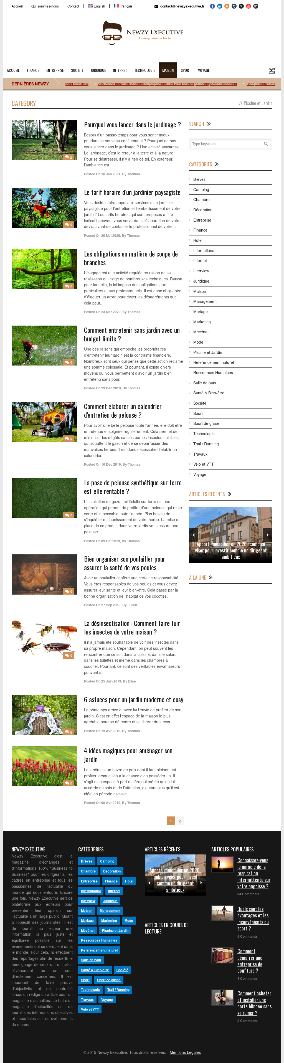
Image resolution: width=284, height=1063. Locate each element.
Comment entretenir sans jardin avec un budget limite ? (132, 334)
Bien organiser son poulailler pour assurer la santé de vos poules (124, 563)
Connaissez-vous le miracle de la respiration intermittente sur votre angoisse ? (253, 873)
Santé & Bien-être (208, 392)
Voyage (204, 70)
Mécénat (201, 331)
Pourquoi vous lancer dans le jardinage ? (132, 124)
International (204, 250)
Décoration (202, 209)
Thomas (133, 173)
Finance (33, 70)
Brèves (199, 179)
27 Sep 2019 (111, 604)
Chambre (201, 199)
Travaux (200, 454)
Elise (132, 681)
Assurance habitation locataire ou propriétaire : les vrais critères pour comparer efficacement (146, 83)
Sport (186, 70)
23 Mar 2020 (111, 311)
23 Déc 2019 (111, 387)
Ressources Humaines (213, 372)
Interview (201, 270)
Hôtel (197, 240)
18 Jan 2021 (110, 173)
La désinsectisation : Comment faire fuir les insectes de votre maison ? (132, 627)
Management (205, 301)
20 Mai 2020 (110, 235)
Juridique (98, 70)
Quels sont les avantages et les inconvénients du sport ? (253, 918)
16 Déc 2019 (111, 464)
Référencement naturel (213, 362)
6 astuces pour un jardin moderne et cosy (133, 699)
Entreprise (55, 70)
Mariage (200, 311)
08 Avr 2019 (110, 802)
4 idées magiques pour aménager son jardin (128, 754)
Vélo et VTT (203, 464)
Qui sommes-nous (45, 6)
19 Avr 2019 (110, 730)
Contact (73, 6)
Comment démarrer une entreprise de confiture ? (249, 960)
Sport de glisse (206, 423)
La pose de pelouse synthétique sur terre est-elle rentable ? (133, 486)
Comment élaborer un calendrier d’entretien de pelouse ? (123, 410)
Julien (132, 604)
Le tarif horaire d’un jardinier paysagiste (132, 192)
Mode (198, 342)
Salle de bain (204, 382)
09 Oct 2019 (110, 540)
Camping (201, 189)
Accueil (17, 6)
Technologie (144, 70)
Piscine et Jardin (207, 352)
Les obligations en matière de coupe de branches (131, 257)
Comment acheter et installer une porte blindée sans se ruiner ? (254, 1003)
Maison (168, 70)
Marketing (202, 321)
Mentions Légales (185, 1052)
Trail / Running (206, 443)
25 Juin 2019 (111, 681)
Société (77, 70)
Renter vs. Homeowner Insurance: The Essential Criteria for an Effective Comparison (231, 550)
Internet (120, 70)
